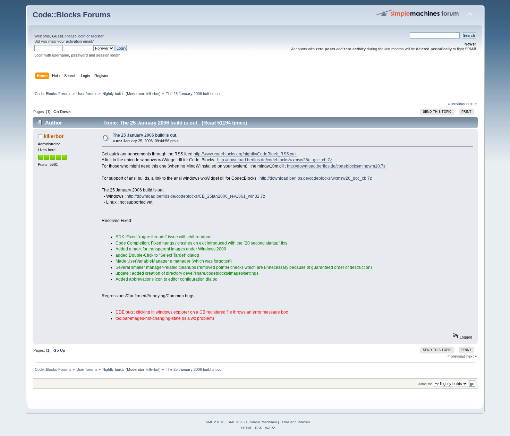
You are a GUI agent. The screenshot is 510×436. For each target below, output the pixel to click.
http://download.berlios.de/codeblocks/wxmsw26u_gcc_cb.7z (274, 159)
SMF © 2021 (238, 422)
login (81, 36)
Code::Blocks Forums (72, 14)
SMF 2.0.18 (215, 422)
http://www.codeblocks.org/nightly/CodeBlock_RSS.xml (245, 154)
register (97, 36)
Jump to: (425, 384)
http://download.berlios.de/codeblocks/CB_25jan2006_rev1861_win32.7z (196, 196)
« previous (456, 104)
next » (471, 104)
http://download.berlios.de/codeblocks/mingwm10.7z (336, 166)
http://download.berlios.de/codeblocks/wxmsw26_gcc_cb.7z (316, 178)
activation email (79, 41)
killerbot (152, 94)
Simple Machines (263, 422)
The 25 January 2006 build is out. (145, 135)
